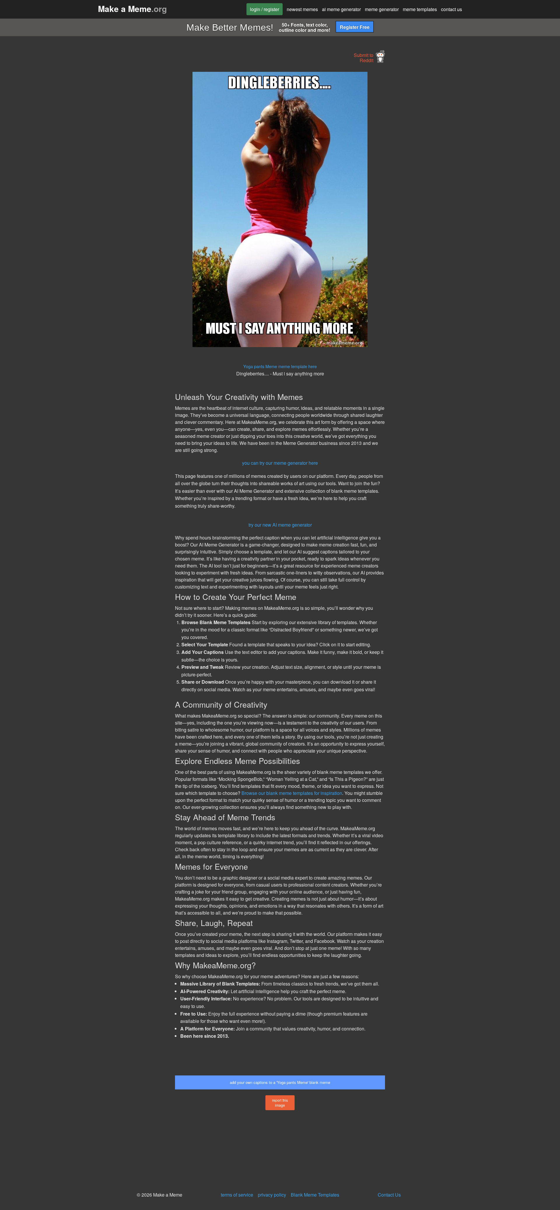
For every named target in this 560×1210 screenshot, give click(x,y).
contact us (451, 9)
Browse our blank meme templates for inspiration (292, 793)
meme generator (382, 9)
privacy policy (272, 1194)
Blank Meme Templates (315, 1194)
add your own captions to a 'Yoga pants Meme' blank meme (280, 1082)
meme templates (420, 9)
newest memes (302, 9)
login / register (264, 9)
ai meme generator (341, 9)
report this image (280, 1103)
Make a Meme (132, 9)
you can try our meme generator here (280, 462)
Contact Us (389, 1194)
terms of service (237, 1194)
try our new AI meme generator (280, 524)
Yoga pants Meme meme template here (280, 366)
